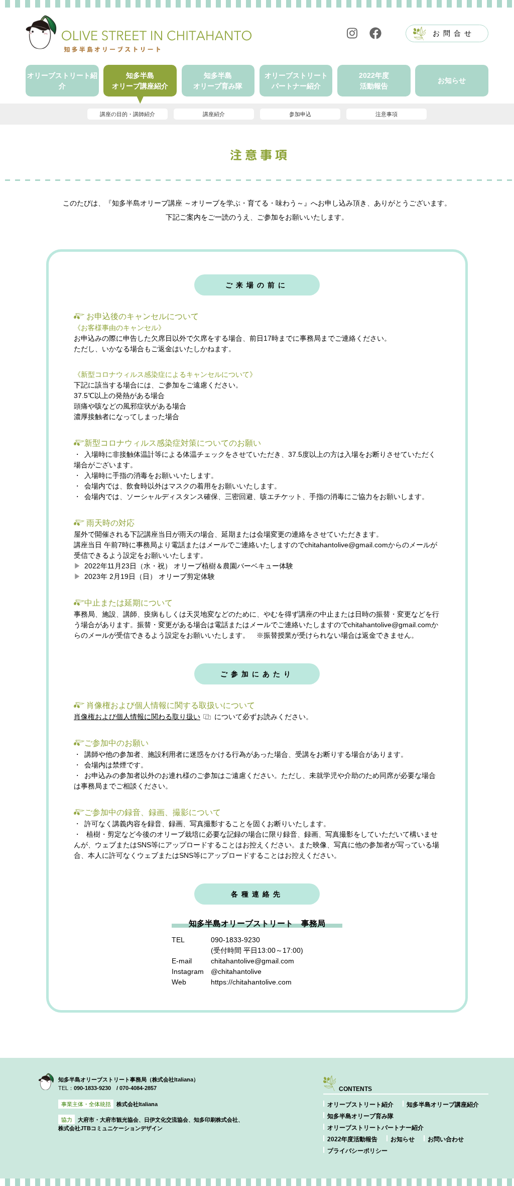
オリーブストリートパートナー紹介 (296, 80)
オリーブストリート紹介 (62, 80)
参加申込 (300, 114)
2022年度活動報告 (374, 80)
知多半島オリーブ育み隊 (217, 80)
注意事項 (386, 114)
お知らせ (452, 80)
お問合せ (454, 33)
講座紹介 (214, 114)
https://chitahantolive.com (251, 982)
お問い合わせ (446, 1139)
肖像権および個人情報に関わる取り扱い (137, 717)
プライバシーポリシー (357, 1150)
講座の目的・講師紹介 (127, 114)
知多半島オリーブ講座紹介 (140, 80)
